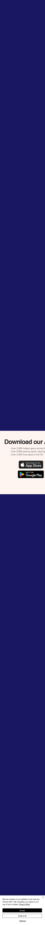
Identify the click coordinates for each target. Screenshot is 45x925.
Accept (22, 910)
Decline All (22, 916)
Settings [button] (22, 921)
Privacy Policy (24, 904)
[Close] (41, 899)
